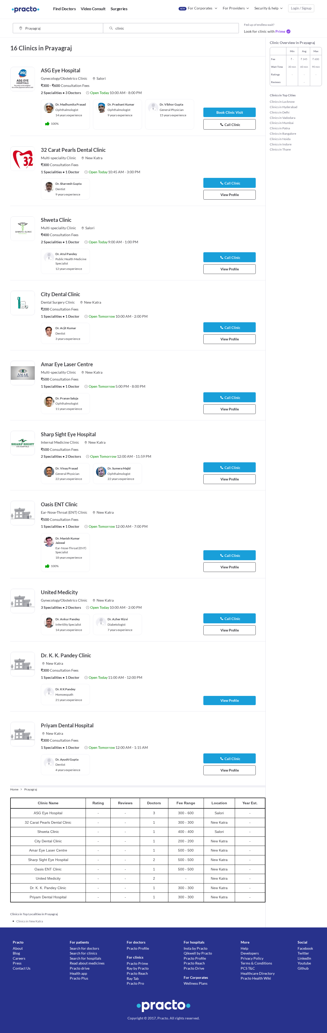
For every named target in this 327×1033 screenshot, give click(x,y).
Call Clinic (232, 125)
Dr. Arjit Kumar (65, 328)
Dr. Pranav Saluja (66, 398)
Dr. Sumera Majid (119, 468)
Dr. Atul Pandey (66, 254)
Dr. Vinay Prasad (66, 468)
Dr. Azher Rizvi (118, 619)
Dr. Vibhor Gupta (171, 104)
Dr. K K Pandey (65, 689)
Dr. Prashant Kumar (121, 104)
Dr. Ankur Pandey (67, 619)
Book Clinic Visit (229, 112)
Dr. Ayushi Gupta (66, 759)
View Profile (229, 195)
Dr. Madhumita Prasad (70, 104)
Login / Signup (301, 8)
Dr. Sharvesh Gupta (68, 184)
